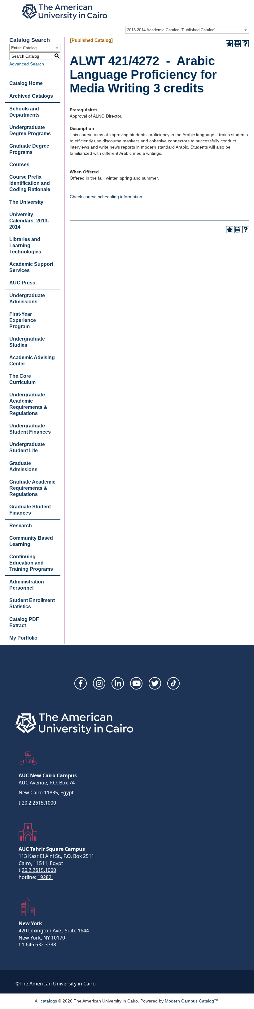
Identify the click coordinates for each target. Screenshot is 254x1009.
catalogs (49, 1000)
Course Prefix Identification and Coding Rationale (29, 183)
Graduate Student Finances (30, 510)
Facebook (80, 683)
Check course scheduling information (106, 196)
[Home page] (64, 11)
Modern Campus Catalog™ (191, 1000)
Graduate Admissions (23, 466)
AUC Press (22, 282)
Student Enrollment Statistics (32, 603)
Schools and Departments (24, 112)
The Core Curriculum (22, 379)
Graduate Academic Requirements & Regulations (32, 488)
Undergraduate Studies (27, 342)
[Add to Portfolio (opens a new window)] (229, 43)
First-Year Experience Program (22, 320)
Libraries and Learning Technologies (25, 245)
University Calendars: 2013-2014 (29, 221)
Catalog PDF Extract (24, 622)
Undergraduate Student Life (27, 447)
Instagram (99, 683)
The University (26, 202)
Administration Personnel (26, 585)
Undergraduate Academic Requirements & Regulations (28, 404)
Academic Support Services (31, 267)
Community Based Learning (31, 541)
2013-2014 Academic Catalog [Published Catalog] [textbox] (171, 30)
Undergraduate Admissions (27, 298)
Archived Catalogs (31, 96)
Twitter (155, 683)
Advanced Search (26, 63)
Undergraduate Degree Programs (30, 130)
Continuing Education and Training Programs (31, 563)
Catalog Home (26, 83)
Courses (19, 164)
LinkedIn (118, 683)
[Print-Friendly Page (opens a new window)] (237, 43)
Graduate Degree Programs (29, 149)
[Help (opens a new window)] (245, 43)
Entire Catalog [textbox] (24, 48)
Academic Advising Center (32, 360)
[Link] (173, 683)
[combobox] (187, 29)
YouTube (136, 683)
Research (20, 525)
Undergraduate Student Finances (30, 429)
